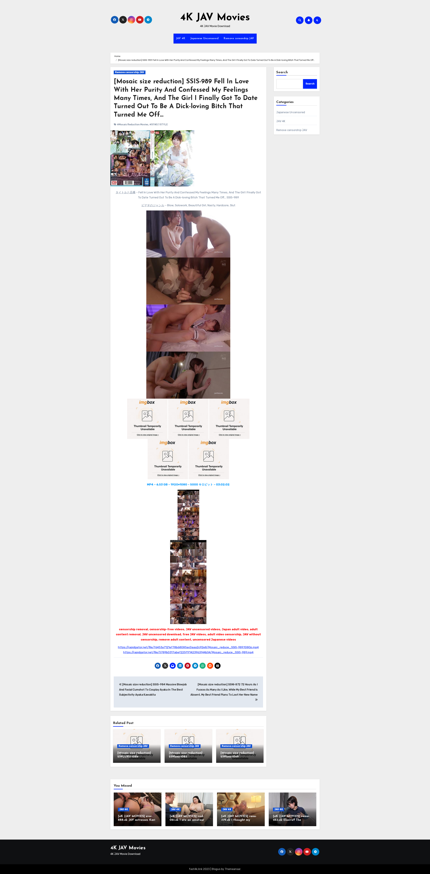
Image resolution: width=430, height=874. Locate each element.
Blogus (216, 869)
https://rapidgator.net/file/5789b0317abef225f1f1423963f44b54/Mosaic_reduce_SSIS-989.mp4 (188, 652)
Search (282, 72)
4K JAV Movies (215, 18)
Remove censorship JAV (239, 38)
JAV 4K (180, 38)
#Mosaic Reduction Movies (132, 124)
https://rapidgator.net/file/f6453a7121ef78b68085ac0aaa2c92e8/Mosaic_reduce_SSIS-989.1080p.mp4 (188, 647)
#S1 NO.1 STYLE (158, 124)
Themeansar (232, 869)
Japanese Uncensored (204, 38)
